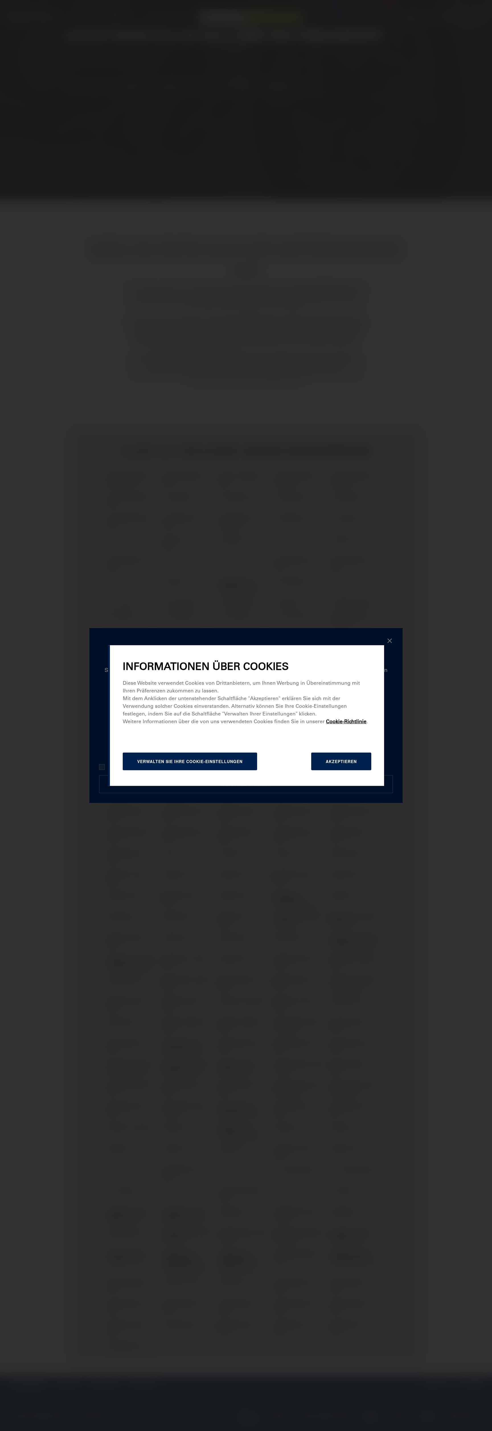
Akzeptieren (341, 761)
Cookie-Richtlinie (346, 721)
